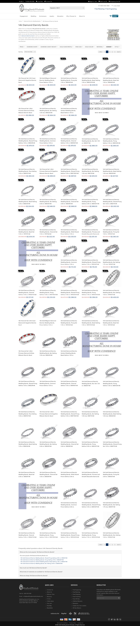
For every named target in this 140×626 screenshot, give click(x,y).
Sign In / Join (93, 1)
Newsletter (50, 608)
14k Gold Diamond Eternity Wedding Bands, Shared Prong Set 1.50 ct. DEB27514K (112, 201)
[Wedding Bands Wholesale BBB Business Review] (70, 613)
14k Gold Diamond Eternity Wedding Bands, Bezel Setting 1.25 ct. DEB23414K (27, 201)
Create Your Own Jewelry (79, 605)
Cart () (115, 1)
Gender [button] (108, 47)
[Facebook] (109, 619)
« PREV (100, 52)
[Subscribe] (119, 598)
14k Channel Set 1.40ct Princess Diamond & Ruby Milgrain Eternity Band (26, 110)
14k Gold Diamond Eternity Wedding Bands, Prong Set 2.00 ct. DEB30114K (111, 232)
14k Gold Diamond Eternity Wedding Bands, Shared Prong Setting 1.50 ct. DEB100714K (91, 262)
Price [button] (21, 47)
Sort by (20, 52)
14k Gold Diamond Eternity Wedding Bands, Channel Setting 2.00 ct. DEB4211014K (27, 292)
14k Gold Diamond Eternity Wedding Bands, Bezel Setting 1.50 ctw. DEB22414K (112, 171)
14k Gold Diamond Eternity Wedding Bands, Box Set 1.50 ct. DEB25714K (91, 141)
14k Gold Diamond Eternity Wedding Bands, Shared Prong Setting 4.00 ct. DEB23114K (43, 558)
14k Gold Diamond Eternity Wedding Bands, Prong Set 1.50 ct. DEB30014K (69, 80)
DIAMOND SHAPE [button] (32, 47)
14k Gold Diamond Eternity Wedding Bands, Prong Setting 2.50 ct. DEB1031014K (91, 292)
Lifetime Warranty (77, 601)
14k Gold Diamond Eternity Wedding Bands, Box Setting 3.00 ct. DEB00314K (41, 563)
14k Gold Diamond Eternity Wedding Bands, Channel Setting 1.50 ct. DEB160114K (69, 141)
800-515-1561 (30, 1)
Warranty (49, 596)
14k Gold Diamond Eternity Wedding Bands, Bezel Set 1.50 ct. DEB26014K (111, 80)
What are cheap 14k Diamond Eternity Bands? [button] (34, 575)
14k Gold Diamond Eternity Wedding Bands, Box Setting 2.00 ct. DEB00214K (111, 292)
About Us (49, 592)
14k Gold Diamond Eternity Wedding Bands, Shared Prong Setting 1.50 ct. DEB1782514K (70, 171)
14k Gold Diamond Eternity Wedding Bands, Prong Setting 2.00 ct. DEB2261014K (49, 292)
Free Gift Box (76, 599)
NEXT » (119, 52)
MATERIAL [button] (100, 47)
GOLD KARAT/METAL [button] (66, 47)
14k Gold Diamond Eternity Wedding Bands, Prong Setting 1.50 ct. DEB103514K (111, 141)
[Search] (83, 8)
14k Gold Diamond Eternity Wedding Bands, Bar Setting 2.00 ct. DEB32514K (48, 201)
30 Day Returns (77, 608)
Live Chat (40, 1)
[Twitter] (112, 619)
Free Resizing (76, 592)
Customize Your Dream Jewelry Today (105, 9)
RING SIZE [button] (79, 47)
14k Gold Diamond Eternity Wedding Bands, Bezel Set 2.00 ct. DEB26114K (26, 232)
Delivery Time (50, 594)
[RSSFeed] (120, 619)
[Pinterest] (117, 619)
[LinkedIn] (114, 619)
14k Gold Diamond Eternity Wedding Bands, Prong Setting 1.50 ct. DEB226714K (42, 560)
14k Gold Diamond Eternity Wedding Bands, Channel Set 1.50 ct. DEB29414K (48, 232)
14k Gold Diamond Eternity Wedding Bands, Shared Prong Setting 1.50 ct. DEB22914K (27, 141)
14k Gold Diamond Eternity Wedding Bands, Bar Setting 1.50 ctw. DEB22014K (48, 110)
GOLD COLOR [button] (89, 47)
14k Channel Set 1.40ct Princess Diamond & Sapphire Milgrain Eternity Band (49, 171)
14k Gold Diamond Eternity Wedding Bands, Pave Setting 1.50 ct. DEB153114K (27, 171)
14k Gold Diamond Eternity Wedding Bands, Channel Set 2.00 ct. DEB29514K (70, 201)
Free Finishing (76, 596)
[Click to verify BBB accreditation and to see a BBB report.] (113, 15)
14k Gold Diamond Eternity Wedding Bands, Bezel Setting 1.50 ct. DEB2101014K (91, 80)
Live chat (117, 6)
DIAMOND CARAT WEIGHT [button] (48, 47)
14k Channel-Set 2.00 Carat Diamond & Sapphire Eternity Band (27, 80)
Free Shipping (76, 594)
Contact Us (49, 1)
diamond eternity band (27, 36)
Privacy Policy (72, 623)
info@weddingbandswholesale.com (33, 596)
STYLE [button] (116, 47)
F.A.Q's (49, 599)
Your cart (49, 603)
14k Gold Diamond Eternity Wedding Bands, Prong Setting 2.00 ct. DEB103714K (90, 201)
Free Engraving (77, 589)
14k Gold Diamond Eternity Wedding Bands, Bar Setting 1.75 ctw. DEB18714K (111, 262)
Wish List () (103, 1)
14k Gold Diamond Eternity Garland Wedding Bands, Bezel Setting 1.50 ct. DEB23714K (43, 561)
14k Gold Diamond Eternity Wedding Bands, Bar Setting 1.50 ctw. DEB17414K (90, 171)
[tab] (70, 552)
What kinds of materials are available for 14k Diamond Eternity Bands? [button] (41, 571)
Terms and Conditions (62, 623)
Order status (50, 601)
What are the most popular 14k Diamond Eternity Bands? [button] (37, 552)
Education (75, 603)
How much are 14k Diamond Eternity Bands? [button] (33, 568)
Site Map (49, 605)
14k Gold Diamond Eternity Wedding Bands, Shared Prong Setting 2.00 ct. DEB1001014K (70, 292)
